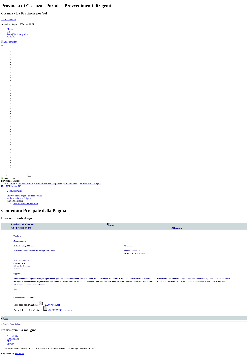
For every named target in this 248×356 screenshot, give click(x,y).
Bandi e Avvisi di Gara (23, 129)
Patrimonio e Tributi (22, 101)
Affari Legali (18, 95)
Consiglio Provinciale (22, 54)
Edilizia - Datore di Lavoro (25, 113)
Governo (11, 49)
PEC (9, 341)
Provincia (11, 147)
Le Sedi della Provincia (23, 155)
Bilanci (16, 134)
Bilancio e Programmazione (25, 90)
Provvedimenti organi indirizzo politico (24, 195)
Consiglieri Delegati (22, 57)
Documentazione (14, 124)
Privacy (10, 344)
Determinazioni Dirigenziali (25, 203)
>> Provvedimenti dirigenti (19, 198)
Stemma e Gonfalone (22, 150)
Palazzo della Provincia (23, 152)
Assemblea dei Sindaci (23, 59)
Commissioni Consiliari (23, 62)
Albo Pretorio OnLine (23, 126)
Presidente (17, 52)
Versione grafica (20, 34)
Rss (8, 32)
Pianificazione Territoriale (24, 108)
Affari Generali (19, 88)
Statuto (16, 142)
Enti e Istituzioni (20, 168)
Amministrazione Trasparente (26, 137)
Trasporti (17, 106)
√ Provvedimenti (14, 191)
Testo (9, 34)
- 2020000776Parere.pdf (58, 310)
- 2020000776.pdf (51, 305)
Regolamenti (18, 144)
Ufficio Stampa (19, 75)
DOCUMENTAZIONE (12, 186)
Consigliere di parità (22, 67)
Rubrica (10, 170)
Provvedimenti (71, 183)
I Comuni (17, 162)
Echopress (19, 353)
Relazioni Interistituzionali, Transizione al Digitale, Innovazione (41, 98)
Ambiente (17, 111)
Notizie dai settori (21, 77)
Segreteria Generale (21, 119)
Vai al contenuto (8, 19)
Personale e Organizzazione (25, 93)
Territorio (17, 160)
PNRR (16, 103)
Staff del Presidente (21, 121)
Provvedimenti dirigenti (90, 183)
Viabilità (16, 116)
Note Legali (12, 338)
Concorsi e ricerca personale (25, 131)
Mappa (10, 29)
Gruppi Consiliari (20, 64)
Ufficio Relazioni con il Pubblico (27, 72)
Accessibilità (12, 336)
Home (12, 183)
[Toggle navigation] (2, 45)
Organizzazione (14, 82)
